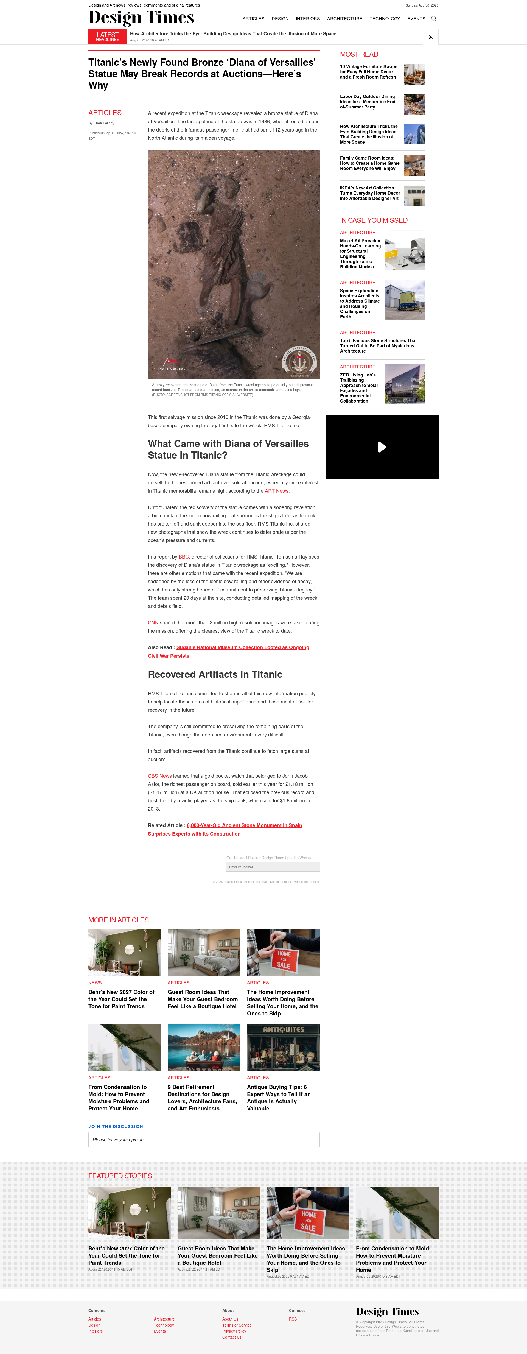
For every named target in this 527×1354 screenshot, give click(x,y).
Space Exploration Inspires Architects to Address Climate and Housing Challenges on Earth (360, 303)
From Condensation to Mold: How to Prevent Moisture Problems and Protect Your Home (118, 1097)
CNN (153, 622)
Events (160, 1331)
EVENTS (416, 18)
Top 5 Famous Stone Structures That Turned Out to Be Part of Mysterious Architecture (378, 345)
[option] (284, 36)
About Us (230, 1319)
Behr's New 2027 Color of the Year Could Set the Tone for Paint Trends (121, 999)
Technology (164, 1325)
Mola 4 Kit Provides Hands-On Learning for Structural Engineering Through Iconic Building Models (360, 253)
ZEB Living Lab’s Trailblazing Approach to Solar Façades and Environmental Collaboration (359, 388)
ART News (276, 490)
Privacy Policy (367, 1335)
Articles (105, 112)
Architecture (357, 232)
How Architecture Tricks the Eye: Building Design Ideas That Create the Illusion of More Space (369, 134)
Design (94, 1325)
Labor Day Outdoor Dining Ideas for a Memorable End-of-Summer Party (368, 101)
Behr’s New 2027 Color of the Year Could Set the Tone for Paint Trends (126, 1255)
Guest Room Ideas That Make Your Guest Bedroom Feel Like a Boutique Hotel (203, 999)
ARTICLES (254, 18)
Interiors (95, 1331)
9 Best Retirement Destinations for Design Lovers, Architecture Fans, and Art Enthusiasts (202, 1097)
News (95, 982)
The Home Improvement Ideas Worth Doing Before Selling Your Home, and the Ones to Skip (282, 1002)
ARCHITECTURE (345, 18)
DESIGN (280, 18)
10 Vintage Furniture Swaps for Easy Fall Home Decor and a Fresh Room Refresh (218, 33)
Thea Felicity (104, 122)
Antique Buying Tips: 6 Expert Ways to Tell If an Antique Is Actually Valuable (279, 1097)
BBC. (184, 556)
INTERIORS (308, 18)
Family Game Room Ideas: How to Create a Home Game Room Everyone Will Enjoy (370, 163)
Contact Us (232, 1337)
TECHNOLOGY (385, 18)
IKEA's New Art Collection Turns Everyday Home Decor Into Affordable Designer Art (370, 193)
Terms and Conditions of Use (409, 1330)
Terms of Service (237, 1325)
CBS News (160, 775)
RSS (293, 1319)
